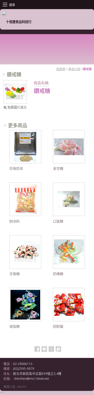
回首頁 (60, 69)
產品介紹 (74, 69)
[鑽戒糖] (15, 92)
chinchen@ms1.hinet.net (31, 378)
